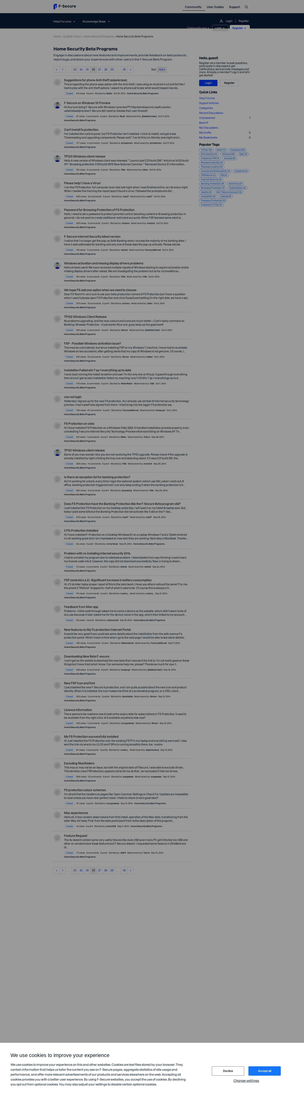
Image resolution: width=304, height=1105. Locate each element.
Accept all (264, 1070)
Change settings (246, 1080)
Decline (228, 1070)
